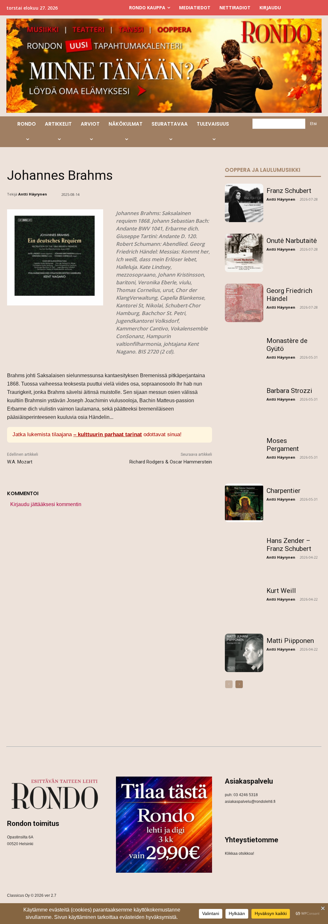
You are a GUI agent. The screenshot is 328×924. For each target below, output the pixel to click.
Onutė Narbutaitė (291, 241)
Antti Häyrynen (32, 194)
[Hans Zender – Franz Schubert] (244, 553)
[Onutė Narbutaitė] (244, 253)
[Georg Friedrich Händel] (244, 303)
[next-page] (239, 684)
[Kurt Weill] (244, 603)
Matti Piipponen (290, 641)
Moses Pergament (282, 445)
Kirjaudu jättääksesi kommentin (45, 504)
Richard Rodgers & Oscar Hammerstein (170, 462)
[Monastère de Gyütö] (244, 353)
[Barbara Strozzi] (244, 403)
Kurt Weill (281, 591)
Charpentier (283, 491)
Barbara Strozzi (289, 391)
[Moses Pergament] (244, 453)
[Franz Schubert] (244, 203)
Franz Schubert (288, 191)
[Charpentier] (244, 503)
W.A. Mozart (19, 462)
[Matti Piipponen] (244, 653)
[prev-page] (229, 684)
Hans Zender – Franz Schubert (288, 545)
